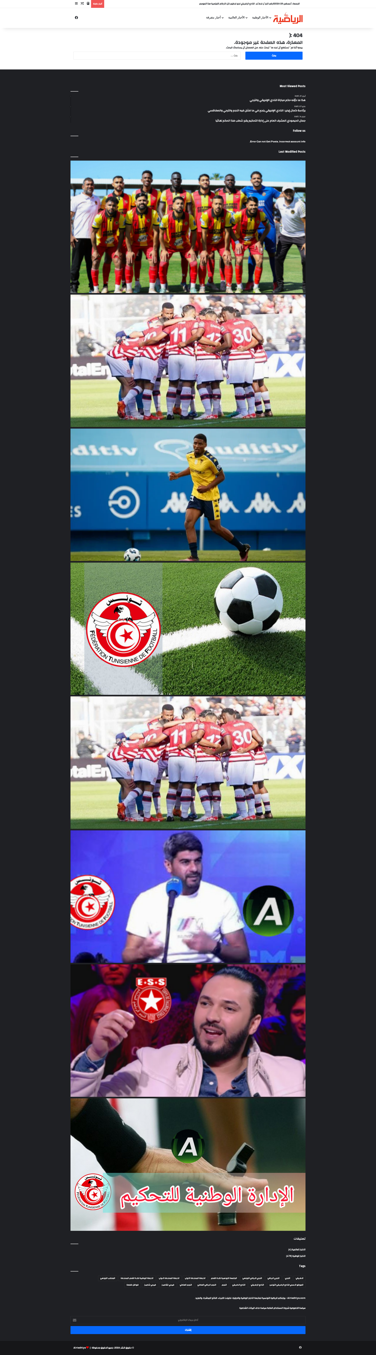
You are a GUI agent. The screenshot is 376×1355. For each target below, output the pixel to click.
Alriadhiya (79, 1348)
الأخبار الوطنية (260, 17)
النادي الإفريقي (257, 1285)
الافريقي (299, 1278)
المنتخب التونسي (107, 1278)
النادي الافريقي (238, 1285)
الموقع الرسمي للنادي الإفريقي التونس (286, 1285)
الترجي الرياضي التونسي (252, 1278)
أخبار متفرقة (213, 17)
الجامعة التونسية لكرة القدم (224, 1278)
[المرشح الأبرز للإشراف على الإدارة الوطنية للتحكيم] (188, 1164)
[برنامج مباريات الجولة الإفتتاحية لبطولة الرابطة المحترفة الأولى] (188, 629)
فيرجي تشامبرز (168, 1285)
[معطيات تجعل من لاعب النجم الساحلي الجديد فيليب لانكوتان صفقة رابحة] (188, 495)
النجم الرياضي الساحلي (206, 1285)
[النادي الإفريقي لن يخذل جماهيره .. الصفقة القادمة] (188, 762)
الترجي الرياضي (273, 1278)
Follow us (299, 130)
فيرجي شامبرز (150, 1285)
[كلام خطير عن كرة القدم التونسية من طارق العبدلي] (188, 896)
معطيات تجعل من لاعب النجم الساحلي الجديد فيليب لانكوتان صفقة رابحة (240, 4)
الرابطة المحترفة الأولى (195, 1278)
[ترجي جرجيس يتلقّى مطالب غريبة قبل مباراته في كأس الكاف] (188, 227)
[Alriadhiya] (288, 18)
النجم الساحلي (186, 1285)
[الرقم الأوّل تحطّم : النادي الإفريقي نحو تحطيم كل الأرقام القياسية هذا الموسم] (188, 361)
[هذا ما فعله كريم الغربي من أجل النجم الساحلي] (188, 1030)
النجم (224, 1285)
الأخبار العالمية (236, 17)
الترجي (287, 1278)
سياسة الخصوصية (297, 1308)
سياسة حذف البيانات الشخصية (253, 1308)
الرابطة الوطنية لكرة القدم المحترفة (137, 1278)
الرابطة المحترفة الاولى (169, 1278)
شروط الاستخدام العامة (278, 1308)
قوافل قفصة (133, 1285)
